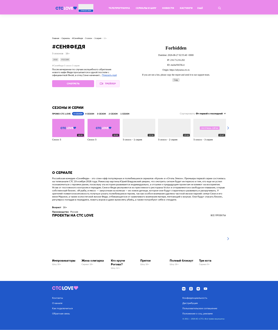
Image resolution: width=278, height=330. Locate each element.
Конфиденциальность (194, 297)
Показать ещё (109, 75)
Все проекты (218, 215)
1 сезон (124, 114)
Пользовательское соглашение (199, 308)
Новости (168, 8)
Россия (65, 59)
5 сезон (78, 114)
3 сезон (101, 114)
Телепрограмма (119, 8)
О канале (57, 303)
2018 (55, 59)
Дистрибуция (190, 303)
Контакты (57, 297)
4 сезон (89, 114)
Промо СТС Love (61, 114)
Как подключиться (62, 308)
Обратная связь (61, 313)
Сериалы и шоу (146, 8)
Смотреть (73, 83)
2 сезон (113, 114)
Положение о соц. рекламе (197, 313)
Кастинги (186, 8)
